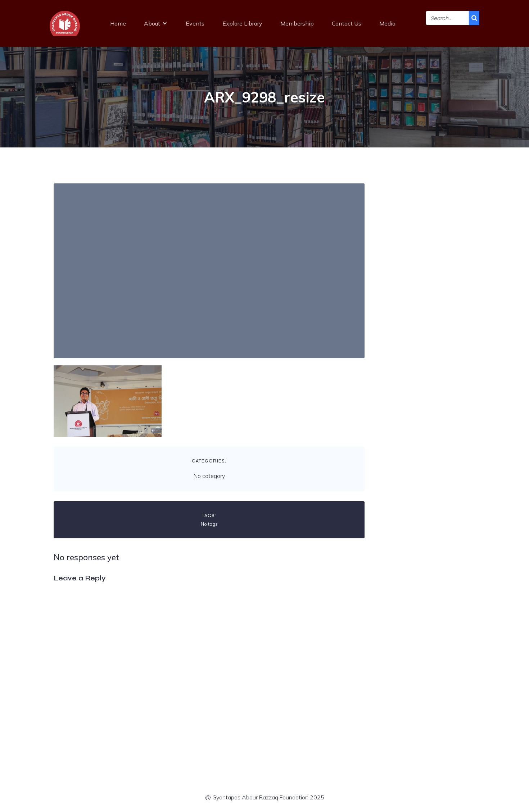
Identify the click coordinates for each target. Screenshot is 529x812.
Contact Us (346, 23)
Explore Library (242, 23)
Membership (297, 23)
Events (195, 23)
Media (387, 23)
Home (118, 23)
